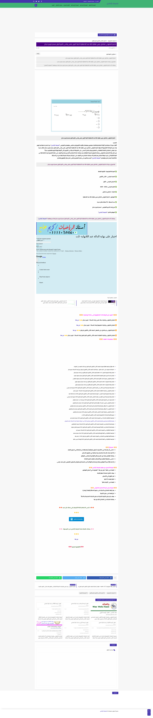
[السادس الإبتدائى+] (109, 716)
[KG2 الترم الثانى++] (79, 716)
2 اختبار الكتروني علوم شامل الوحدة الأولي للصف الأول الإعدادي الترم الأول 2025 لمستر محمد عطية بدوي (54, 302)
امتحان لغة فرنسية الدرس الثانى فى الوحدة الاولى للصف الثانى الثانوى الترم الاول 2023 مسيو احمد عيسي (90, 388)
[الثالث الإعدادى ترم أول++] (74, 714)
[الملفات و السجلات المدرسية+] (63, 716)
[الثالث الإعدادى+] (76, 714)
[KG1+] (92, 716)
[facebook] (41, 1)
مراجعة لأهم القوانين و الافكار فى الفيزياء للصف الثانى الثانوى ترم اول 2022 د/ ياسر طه (94, 436)
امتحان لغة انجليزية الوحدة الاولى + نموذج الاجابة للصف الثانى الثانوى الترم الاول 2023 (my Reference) (91, 394)
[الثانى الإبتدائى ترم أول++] (56, 714)
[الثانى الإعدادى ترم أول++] (81, 714)
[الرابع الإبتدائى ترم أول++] (41, 714)
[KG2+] (84, 716)
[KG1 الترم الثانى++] (86, 716)
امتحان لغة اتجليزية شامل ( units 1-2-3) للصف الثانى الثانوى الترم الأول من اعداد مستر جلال (94, 373)
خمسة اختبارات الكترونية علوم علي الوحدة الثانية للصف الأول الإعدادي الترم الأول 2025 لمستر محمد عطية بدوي (94, 302)
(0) (37, 48)
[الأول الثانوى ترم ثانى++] (110, 714)
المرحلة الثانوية (92, 5)
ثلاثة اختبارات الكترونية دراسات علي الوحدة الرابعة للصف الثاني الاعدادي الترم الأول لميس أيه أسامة (77, 618)
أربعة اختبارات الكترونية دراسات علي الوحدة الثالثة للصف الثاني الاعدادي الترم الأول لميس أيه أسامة (50, 618)
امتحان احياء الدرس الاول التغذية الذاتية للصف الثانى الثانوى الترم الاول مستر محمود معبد (94, 376)
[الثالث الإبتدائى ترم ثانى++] (46, 714)
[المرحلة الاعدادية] (94, 714)
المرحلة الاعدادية (84, 5)
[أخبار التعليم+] (74, 716)
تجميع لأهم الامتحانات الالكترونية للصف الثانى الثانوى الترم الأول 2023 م (98, 415)
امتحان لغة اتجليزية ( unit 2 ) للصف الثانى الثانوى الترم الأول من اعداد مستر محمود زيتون (94, 382)
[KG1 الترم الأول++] (89, 716)
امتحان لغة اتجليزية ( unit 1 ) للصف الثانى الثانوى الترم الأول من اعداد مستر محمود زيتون (94, 385)
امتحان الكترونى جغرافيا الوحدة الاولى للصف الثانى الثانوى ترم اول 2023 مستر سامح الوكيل (93, 412)
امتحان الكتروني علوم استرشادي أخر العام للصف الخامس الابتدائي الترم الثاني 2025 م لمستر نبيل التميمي (50, 637)
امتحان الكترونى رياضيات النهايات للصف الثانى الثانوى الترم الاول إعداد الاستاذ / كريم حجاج (93, 391)
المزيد (53, 5)
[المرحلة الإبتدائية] (69, 714)
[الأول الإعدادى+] (92, 714)
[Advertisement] (76, 20)
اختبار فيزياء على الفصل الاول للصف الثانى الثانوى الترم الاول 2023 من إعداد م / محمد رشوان (93, 400)
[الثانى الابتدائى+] (59, 714)
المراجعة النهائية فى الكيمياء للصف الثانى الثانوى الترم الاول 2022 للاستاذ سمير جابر (95, 430)
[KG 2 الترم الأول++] (81, 716)
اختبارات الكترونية (112, 41)
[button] (100, 577)
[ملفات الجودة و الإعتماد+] (69, 716)
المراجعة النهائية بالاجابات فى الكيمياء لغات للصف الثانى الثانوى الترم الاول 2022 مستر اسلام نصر (92, 418)
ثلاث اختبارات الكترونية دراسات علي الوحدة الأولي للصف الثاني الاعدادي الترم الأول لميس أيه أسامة (77, 637)
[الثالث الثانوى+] (99, 714)
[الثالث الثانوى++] (97, 714)
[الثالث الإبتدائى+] (51, 714)
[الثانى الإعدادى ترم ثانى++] (79, 714)
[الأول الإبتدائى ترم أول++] (64, 714)
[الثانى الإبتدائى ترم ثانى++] (53, 714)
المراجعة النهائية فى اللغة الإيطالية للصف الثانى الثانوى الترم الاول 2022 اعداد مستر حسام (93, 433)
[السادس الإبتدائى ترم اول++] (107, 716)
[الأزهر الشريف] (102, 716)
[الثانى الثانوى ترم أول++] (104, 714)
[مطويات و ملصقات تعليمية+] (66, 716)
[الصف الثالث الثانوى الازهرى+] (99, 716)
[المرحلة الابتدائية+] (97, 716)
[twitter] (39, 1)
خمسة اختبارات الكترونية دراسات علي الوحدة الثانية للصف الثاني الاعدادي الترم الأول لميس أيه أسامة (104, 637)
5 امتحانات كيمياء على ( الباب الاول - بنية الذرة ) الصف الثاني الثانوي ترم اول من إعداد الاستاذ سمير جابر (91, 369)
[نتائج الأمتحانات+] (58, 716)
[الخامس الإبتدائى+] (117, 716)
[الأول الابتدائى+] (66, 714)
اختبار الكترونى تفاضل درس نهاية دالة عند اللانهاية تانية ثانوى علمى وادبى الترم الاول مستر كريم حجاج (91, 58)
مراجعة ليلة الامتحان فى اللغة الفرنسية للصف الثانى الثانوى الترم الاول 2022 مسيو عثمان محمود (92, 427)
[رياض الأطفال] (94, 716)
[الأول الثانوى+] (115, 714)
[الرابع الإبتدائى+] (43, 714)
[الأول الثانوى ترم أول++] (112, 714)
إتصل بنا (97, 1)
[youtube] (36, 1)
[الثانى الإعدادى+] (84, 714)
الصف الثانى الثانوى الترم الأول (99, 41)
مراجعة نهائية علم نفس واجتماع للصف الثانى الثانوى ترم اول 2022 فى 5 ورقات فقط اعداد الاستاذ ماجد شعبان (89, 421)
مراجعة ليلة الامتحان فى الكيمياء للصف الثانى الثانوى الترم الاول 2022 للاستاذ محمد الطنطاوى (93, 424)
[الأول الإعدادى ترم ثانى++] (87, 714)
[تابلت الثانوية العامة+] (71, 716)
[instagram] (34, 1)
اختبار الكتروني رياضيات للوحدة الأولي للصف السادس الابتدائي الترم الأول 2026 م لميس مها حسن (104, 618)
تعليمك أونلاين (112, 3)
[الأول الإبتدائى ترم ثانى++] (61, 714)
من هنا (77, 320)
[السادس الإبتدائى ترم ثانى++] (104, 716)
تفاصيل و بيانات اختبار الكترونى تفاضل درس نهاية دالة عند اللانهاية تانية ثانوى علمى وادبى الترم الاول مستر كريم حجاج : (86, 62)
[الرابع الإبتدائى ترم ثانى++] (38, 714)
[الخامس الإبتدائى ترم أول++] (114, 716)
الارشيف (85, 1)
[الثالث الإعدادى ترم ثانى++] (71, 714)
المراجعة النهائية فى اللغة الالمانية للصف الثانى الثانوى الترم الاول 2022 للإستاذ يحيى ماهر (93, 439)
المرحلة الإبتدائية (75, 5)
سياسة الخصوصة (91, 1)
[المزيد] (76, 716)
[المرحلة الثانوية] (117, 714)
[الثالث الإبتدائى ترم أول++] (48, 714)
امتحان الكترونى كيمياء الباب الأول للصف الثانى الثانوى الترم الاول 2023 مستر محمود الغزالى (93, 379)
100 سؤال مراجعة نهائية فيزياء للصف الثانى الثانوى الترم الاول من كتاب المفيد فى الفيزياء (94, 366)
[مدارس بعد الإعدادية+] (61, 716)
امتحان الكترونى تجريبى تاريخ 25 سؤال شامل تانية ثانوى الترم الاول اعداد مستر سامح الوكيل (93, 403)
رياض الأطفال (59, 5)
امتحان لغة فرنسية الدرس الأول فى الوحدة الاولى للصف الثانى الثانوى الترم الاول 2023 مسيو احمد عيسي (90, 397)
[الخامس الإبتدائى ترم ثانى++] (112, 716)
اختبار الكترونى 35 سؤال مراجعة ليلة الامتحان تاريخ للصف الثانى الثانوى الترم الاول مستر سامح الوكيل (91, 409)
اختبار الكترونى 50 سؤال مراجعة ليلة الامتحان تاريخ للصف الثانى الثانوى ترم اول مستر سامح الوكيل (92, 406)
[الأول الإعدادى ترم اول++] (89, 714)
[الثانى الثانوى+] (107, 714)
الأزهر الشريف (66, 5)
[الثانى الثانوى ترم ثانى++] (102, 714)
